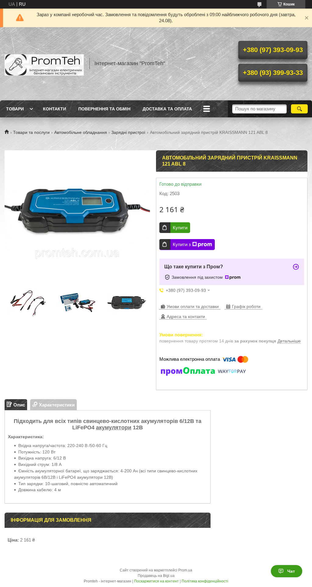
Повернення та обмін (104, 108)
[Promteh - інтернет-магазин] (44, 64)
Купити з (182, 244)
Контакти (54, 108)
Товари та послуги (31, 132)
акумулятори (113, 427)
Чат (291, 571)
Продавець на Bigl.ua (156, 576)
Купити (180, 227)
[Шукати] (299, 108)
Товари (15, 108)
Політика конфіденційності (205, 581)
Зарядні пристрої (128, 132)
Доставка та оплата (167, 108)
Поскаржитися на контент (156, 581)
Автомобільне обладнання (80, 132)
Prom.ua (185, 570)
